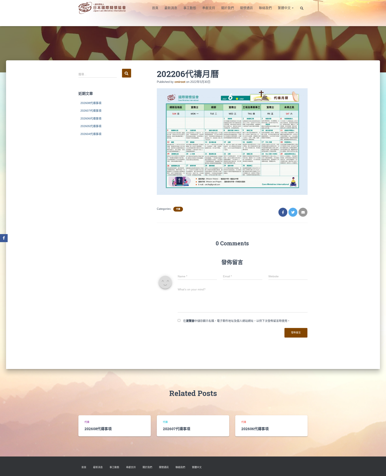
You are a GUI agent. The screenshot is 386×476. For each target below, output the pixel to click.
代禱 (178, 209)
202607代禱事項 (90, 110)
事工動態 (189, 8)
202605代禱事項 (90, 126)
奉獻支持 (208, 8)
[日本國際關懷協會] (102, 8)
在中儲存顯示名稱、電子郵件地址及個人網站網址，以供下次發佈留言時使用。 (236, 320)
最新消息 (170, 8)
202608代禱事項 (90, 103)
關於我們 (227, 8)
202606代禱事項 (90, 118)
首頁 (155, 8)
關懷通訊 (246, 8)
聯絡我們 (265, 8)
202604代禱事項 (90, 134)
